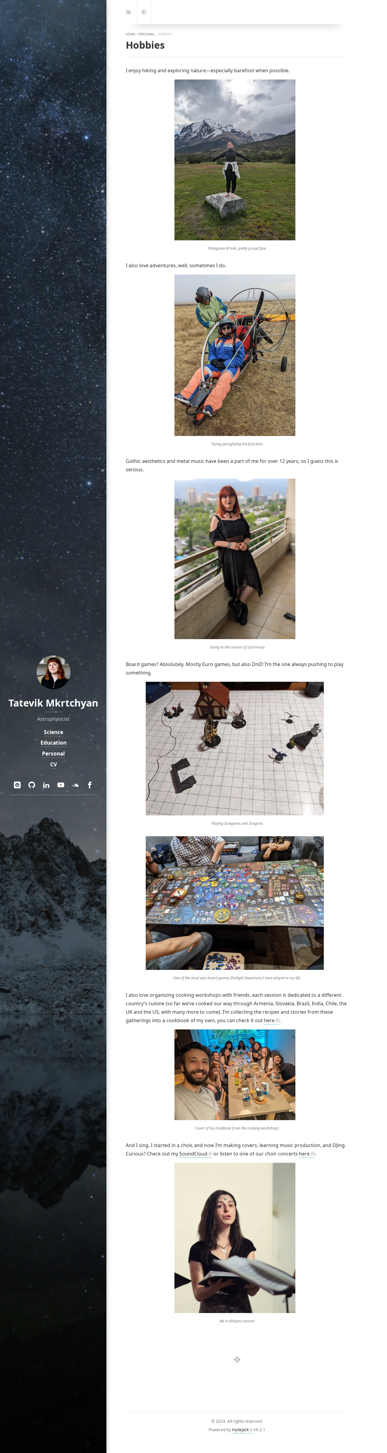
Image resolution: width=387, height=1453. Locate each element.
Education (53, 742)
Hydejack (240, 1429)
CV (53, 764)
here (269, 1020)
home (130, 34)
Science (53, 732)
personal (146, 34)
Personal (53, 753)
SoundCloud (193, 1153)
